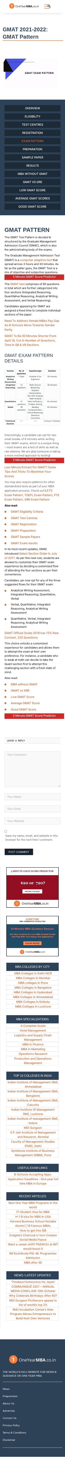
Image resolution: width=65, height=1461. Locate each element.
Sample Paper (32, 157)
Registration (32, 133)
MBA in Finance (33, 1044)
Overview (32, 108)
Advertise (9, 1411)
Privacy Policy (11, 1425)
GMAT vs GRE (20, 690)
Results (32, 165)
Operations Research (33, 1054)
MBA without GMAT (24, 684)
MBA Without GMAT (32, 174)
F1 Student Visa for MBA (33, 1212)
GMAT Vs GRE (32, 182)
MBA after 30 (33, 1262)
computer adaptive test (36, 260)
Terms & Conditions (14, 1433)
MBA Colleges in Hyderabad (33, 992)
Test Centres (32, 124)
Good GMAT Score (32, 206)
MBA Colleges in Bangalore (32, 987)
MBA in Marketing (33, 1049)
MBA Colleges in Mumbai (33, 978)
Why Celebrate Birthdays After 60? (33, 1295)
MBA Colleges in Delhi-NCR (33, 973)
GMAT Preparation (23, 530)
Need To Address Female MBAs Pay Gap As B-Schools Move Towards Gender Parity (32, 325)
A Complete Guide (33, 1026)
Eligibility (32, 116)
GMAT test (17, 284)
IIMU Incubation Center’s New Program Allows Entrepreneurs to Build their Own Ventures (33, 1314)
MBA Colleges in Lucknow (33, 1006)
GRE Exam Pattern (37, 499)
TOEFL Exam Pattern (38, 495)
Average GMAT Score (25, 703)
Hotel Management (33, 1030)
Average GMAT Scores (32, 198)
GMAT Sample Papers (25, 537)
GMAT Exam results (24, 543)
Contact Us (9, 1418)
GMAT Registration (24, 524)
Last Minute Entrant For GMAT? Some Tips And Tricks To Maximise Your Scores (30, 471)
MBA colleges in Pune (33, 983)
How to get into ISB (33, 1230)
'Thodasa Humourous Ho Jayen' (33, 1282)
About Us (8, 1404)
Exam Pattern (33, 141)
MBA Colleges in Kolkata (33, 1002)
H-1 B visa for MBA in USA (33, 1216)
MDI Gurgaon (33, 1128)
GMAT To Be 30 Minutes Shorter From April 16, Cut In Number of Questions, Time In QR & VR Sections (30, 340)
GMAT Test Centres (24, 518)
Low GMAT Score (33, 190)
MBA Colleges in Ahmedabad (33, 997)
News (6, 1389)
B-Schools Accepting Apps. (33, 1174)
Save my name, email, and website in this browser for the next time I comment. (31, 838)
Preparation (32, 149)
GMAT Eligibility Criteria (27, 511)
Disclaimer (9, 1440)
